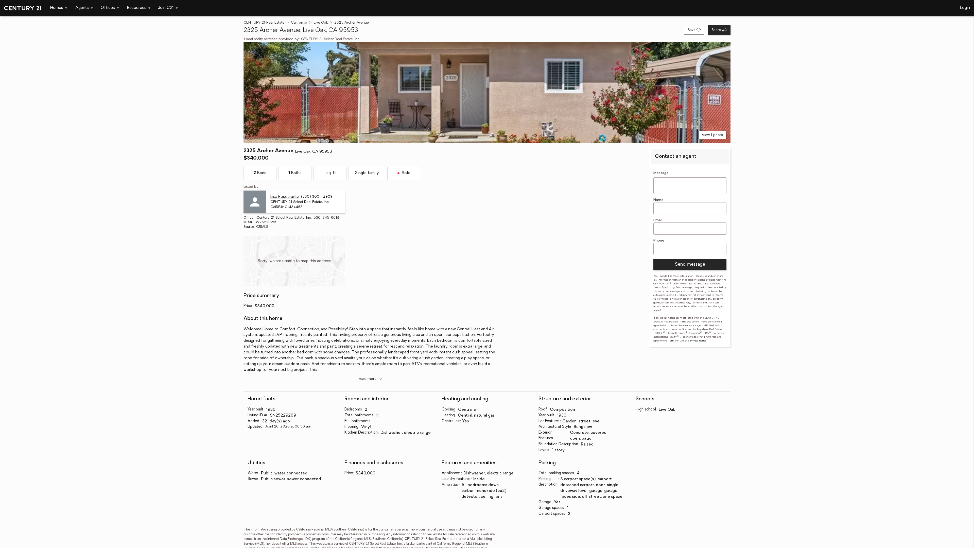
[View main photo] (487, 92)
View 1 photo (712, 135)
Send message (690, 264)
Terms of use (676, 340)
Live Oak (321, 23)
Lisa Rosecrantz (284, 197)
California (299, 23)
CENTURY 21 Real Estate (264, 23)
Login (965, 8)
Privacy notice (698, 340)
